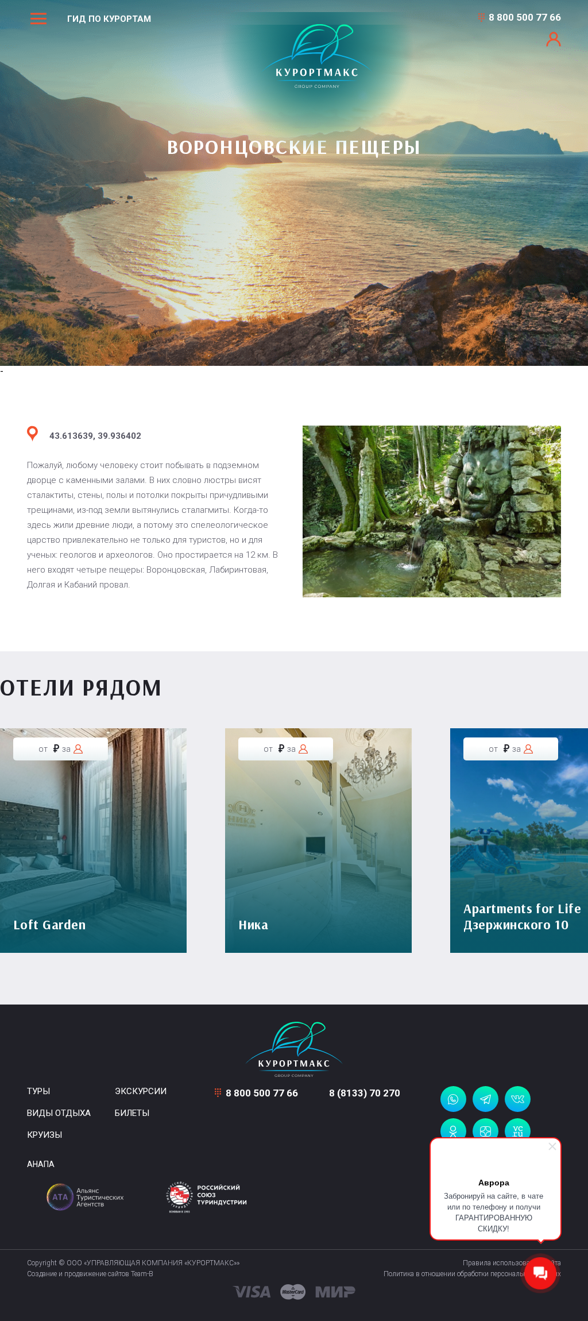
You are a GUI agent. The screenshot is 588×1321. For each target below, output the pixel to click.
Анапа (41, 1164)
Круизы (44, 1135)
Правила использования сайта (512, 1263)
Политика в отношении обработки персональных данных (472, 1274)
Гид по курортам (109, 19)
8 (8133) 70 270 (364, 1093)
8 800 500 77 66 (525, 17)
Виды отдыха (59, 1113)
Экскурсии (141, 1091)
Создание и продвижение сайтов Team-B (90, 1274)
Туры (38, 1091)
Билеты (132, 1113)
